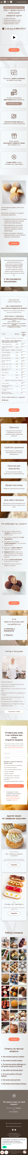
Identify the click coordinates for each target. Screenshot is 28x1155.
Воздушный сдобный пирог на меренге (14, 781)
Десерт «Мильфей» (9, 771)
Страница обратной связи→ (14, 1123)
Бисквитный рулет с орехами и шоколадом (11, 778)
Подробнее (8, 1144)
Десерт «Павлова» (9, 773)
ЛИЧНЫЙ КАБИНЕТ (22, 2)
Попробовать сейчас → (14, 103)
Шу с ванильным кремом (11, 767)
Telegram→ (18, 1108)
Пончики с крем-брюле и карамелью (13, 765)
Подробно (14, 865)
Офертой (14, 800)
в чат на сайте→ (14, 1112)
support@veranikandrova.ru (15, 1126)
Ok (4, 1147)
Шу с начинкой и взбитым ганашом (13, 769)
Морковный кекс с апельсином (12, 775)
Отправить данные (14, 786)
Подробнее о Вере (14, 711)
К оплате (14, 50)
